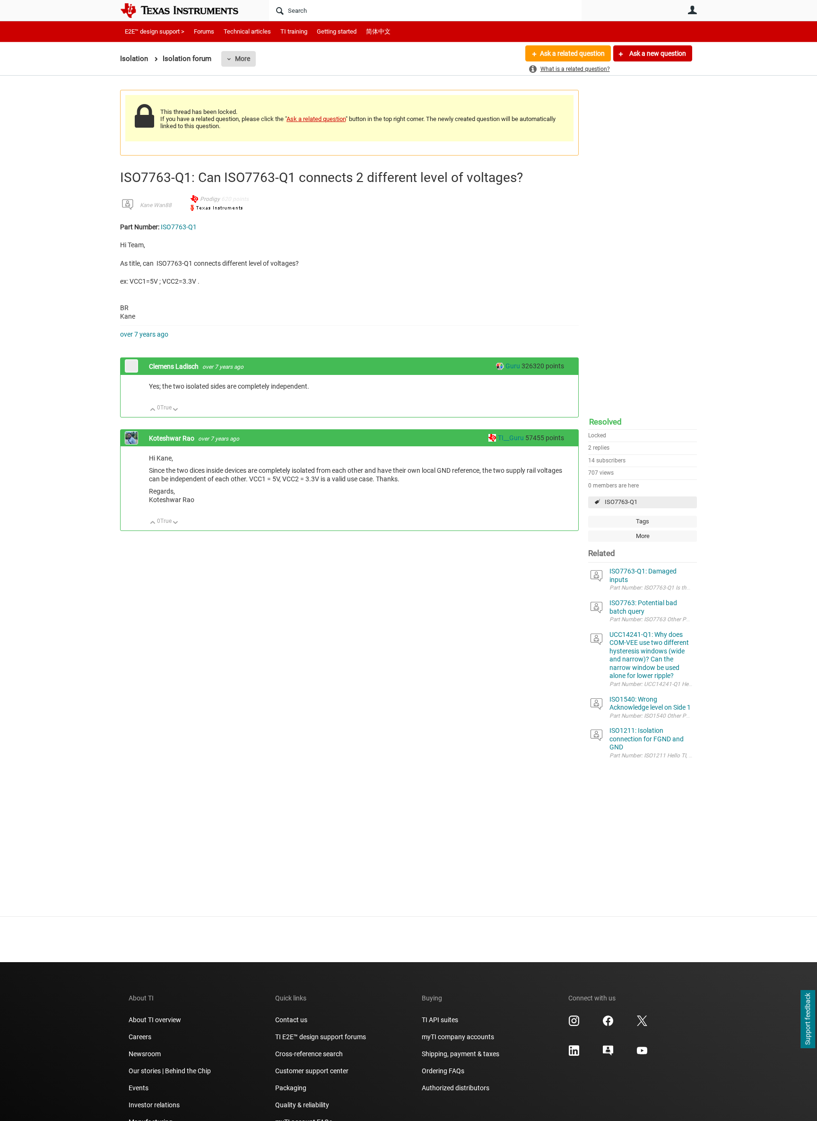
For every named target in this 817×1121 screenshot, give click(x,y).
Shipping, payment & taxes (460, 1054)
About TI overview (155, 1020)
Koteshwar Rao (172, 438)
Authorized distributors (455, 1088)
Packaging (290, 1088)
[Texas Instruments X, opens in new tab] (642, 1024)
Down (176, 410)
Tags (642, 521)
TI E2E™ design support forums (320, 1037)
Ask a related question (572, 53)
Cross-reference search (309, 1054)
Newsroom (145, 1054)
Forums (204, 31)
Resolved (605, 421)
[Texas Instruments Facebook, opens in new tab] (608, 1024)
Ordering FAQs (443, 1071)
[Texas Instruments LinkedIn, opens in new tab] (574, 1054)
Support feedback (807, 1019)
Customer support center (311, 1071)
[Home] (186, 10)
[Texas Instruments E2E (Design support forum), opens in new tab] (608, 1054)
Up (153, 410)
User (692, 10)
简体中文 (378, 31)
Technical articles (247, 31)
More (242, 58)
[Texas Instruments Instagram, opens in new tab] (574, 1024)
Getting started (336, 31)
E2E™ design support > (154, 31)
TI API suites (440, 1020)
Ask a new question (657, 53)
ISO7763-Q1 (621, 501)
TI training (293, 31)
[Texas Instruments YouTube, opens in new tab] (642, 1054)
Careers (140, 1037)
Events (138, 1088)
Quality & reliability (302, 1105)
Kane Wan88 (156, 205)
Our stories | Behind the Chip (170, 1071)
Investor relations (154, 1105)
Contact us (291, 1020)
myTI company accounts (458, 1037)
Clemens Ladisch (174, 366)
